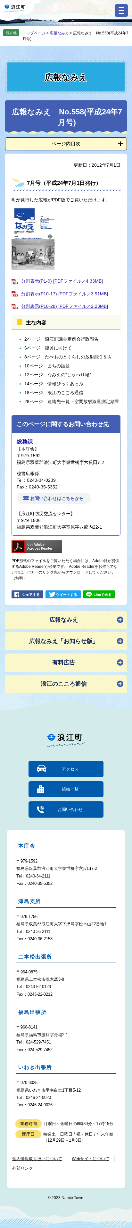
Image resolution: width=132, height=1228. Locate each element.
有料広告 (63, 662)
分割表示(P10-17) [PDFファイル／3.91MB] (64, 293)
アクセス (70, 769)
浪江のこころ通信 (64, 684)
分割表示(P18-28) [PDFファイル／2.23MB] (64, 306)
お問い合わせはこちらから (57, 498)
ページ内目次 (66, 143)
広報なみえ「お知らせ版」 (63, 641)
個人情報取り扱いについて (37, 1158)
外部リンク (22, 1168)
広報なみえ (59, 33)
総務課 (25, 442)
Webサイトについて (90, 1158)
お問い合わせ (70, 809)
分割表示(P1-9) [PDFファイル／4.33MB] (62, 281)
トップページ (33, 33)
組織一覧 (70, 789)
